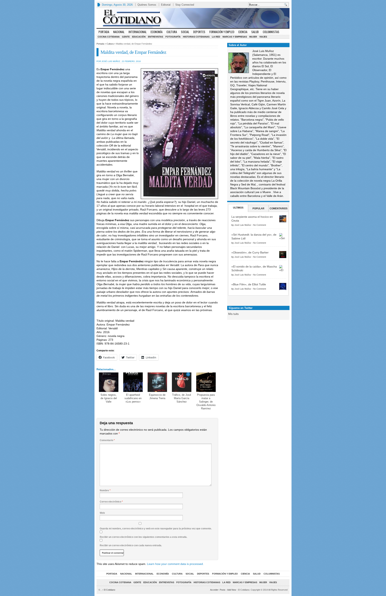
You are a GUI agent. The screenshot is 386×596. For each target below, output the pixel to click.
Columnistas (271, 31)
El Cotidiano (108, 590)
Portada (104, 31)
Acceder (214, 590)
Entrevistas (155, 37)
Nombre (105, 490)
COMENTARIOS (278, 208)
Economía (156, 31)
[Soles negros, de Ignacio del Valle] (108, 382)
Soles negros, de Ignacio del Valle (109, 398)
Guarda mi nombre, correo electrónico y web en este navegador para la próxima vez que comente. (156, 528)
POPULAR (258, 208)
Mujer (253, 37)
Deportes (199, 31)
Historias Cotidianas (196, 37)
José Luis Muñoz (242, 225)
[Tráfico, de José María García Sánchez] (181, 382)
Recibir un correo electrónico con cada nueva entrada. (131, 545)
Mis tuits (233, 313)
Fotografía (173, 37)
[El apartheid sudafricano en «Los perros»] (133, 382)
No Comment (259, 225)
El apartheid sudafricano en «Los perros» (133, 398)
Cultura (171, 31)
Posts (222, 590)
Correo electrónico (111, 501)
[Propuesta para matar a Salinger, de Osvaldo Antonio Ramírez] (206, 382)
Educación (139, 37)
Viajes (263, 37)
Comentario (107, 440)
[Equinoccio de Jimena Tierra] (157, 382)
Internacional (137, 31)
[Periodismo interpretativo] (193, 18)
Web (102, 513)
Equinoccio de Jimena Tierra (157, 396)
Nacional (118, 31)
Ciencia (242, 31)
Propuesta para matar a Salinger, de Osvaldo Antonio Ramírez (206, 401)
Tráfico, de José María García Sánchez (181, 398)
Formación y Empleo (221, 31)
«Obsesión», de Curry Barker (250, 252)
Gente (126, 37)
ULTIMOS (238, 207)
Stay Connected (184, 4)
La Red (216, 37)
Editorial (165, 4)
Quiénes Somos (147, 4)
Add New (231, 590)
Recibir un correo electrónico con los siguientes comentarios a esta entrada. (143, 537)
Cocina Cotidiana (109, 37)
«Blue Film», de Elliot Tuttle (248, 284)
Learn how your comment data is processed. (175, 563)
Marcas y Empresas (235, 37)
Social (185, 31)
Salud (255, 31)
